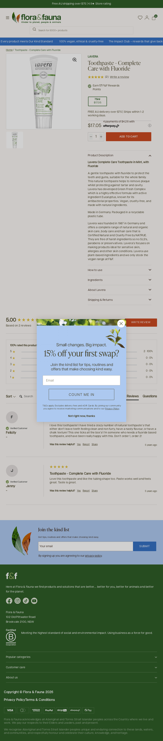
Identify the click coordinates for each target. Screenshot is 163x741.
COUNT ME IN (81, 394)
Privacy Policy (112, 408)
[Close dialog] (121, 323)
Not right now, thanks (81, 416)
